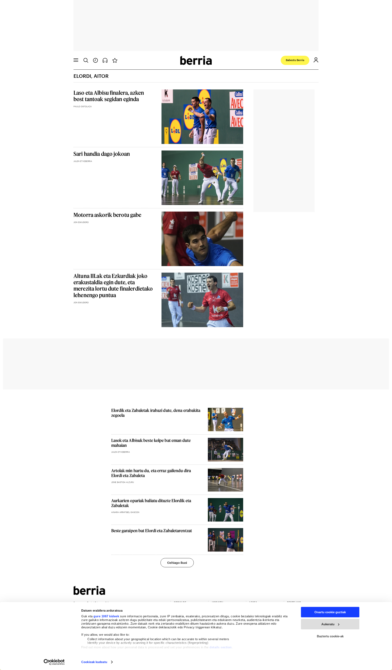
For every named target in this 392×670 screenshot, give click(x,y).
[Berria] (89, 593)
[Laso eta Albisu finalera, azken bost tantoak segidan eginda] (202, 116)
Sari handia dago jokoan (102, 153)
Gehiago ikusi (177, 562)
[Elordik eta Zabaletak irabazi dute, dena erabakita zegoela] (225, 419)
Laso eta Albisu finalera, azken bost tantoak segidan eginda (109, 95)
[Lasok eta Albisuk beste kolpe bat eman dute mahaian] (225, 449)
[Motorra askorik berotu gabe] (202, 239)
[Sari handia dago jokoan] (202, 177)
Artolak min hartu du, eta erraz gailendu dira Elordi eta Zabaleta (151, 473)
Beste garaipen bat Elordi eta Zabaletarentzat (151, 530)
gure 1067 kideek (106, 616)
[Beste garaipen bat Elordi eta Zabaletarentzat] (225, 540)
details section (220, 647)
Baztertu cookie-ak (330, 636)
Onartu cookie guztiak (330, 612)
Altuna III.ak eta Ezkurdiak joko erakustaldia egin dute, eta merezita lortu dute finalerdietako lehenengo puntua (113, 285)
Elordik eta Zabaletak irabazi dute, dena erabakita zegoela (155, 413)
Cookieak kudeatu (94, 662)
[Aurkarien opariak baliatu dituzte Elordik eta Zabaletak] (225, 510)
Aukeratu (327, 624)
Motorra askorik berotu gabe (107, 215)
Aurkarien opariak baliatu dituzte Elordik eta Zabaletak (151, 503)
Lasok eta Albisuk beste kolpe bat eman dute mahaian (151, 443)
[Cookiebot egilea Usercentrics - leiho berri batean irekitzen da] (54, 662)
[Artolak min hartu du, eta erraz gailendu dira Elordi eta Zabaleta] (225, 480)
